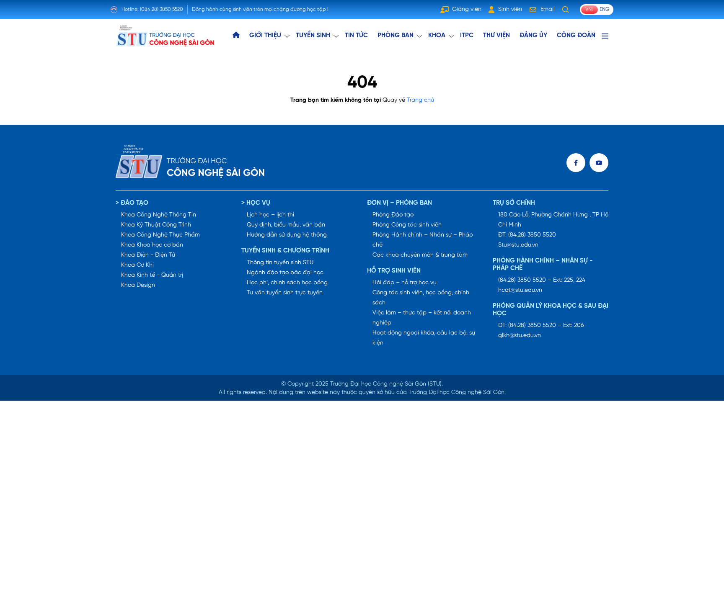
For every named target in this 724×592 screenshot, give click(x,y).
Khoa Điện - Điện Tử (148, 255)
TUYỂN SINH (313, 35)
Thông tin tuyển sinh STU (280, 263)
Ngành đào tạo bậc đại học (285, 273)
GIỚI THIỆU (265, 35)
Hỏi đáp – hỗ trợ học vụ (404, 283)
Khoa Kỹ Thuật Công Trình (156, 225)
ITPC (466, 35)
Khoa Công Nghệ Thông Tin (158, 215)
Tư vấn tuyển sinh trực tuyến (285, 293)
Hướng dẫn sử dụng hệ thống (287, 235)
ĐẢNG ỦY (533, 35)
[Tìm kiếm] (565, 9)
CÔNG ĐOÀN (576, 35)
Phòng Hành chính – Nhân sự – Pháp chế (422, 240)
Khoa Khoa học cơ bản (152, 245)
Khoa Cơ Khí (137, 265)
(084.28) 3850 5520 (161, 9)
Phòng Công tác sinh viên (407, 225)
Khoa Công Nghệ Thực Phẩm (160, 235)
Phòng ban (396, 35)
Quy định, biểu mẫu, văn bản (286, 225)
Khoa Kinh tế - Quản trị (152, 275)
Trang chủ (420, 100)
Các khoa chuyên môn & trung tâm (420, 255)
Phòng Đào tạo (393, 215)
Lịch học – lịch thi (270, 215)
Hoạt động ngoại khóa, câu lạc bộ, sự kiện (423, 338)
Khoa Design (138, 285)
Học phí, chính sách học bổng (287, 283)
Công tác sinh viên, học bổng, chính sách (420, 298)
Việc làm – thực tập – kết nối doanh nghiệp (421, 318)
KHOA (436, 35)
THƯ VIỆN (496, 35)
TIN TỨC (356, 35)
